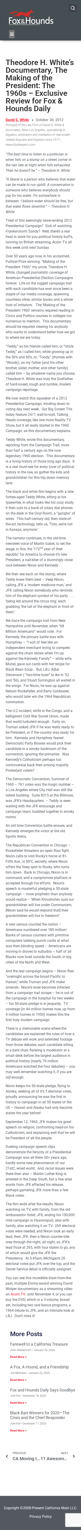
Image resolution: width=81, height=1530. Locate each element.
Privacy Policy (40, 1516)
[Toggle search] (73, 8)
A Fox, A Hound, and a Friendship (39, 1367)
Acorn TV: (18, 1294)
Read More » (18, 1356)
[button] (12, 34)
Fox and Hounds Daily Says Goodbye (42, 1390)
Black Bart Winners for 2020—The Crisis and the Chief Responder (40, 1415)
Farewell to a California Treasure (39, 1344)
